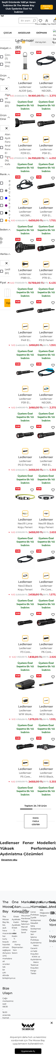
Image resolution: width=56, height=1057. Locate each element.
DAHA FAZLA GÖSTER (36, 821)
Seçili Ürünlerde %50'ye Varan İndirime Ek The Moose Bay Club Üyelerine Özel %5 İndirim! (19, 7)
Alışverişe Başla (46, 7)
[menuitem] (42, 42)
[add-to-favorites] (32, 53)
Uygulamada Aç (28, 1051)
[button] (5, 48)
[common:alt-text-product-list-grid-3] (23, 42)
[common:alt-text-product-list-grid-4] (18, 42)
